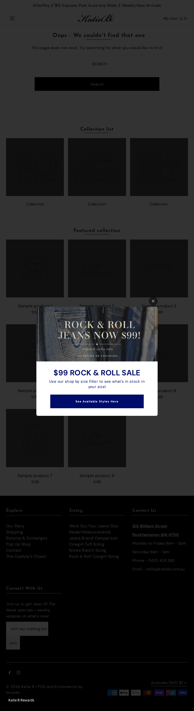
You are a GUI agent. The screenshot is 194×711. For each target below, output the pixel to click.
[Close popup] (153, 301)
